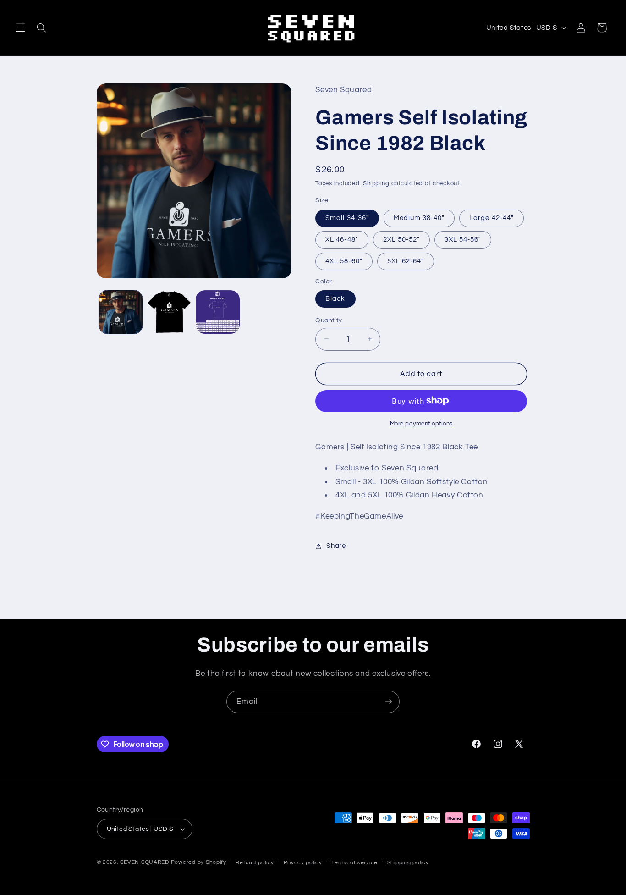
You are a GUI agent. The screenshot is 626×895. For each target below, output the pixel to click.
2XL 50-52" (401, 239)
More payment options (421, 423)
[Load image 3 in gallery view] (217, 312)
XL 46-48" (341, 239)
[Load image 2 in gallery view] (169, 312)
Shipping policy (408, 862)
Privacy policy (303, 862)
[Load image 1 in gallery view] (121, 312)
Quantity (328, 320)
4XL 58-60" (343, 260)
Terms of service (354, 862)
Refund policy (255, 862)
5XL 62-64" (405, 260)
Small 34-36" (347, 217)
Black (335, 298)
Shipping (376, 183)
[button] (20, 27)
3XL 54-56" (463, 239)
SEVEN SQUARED (144, 862)
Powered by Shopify (198, 862)
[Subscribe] (388, 702)
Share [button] (336, 545)
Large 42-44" (491, 217)
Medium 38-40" (419, 217)
